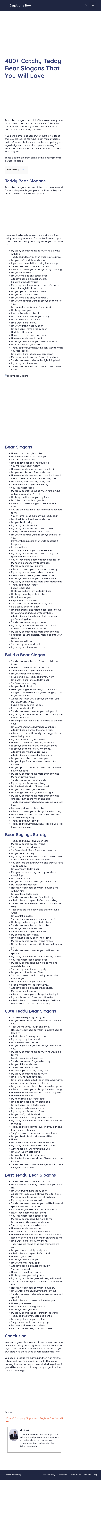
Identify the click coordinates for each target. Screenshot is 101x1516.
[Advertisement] (34, 39)
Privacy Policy (49, 1474)
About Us (87, 1474)
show (22, 170)
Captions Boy (20, 5)
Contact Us (62, 1474)
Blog (95, 1474)
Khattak (24, 1430)
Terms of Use (75, 1474)
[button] (86, 5)
